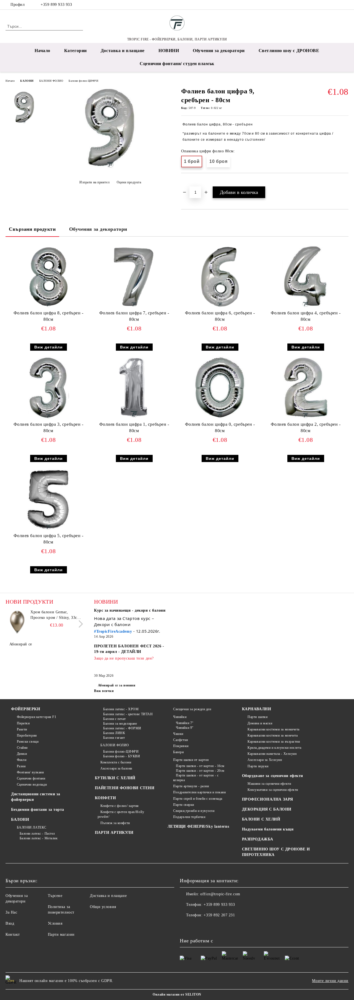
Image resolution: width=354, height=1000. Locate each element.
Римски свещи (27, 741)
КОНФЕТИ (105, 798)
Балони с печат (114, 719)
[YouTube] (345, 5)
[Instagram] (337, 5)
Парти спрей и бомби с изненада (197, 799)
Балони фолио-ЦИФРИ (83, 80)
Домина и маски (260, 723)
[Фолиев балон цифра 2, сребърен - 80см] (306, 388)
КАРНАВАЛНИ (256, 709)
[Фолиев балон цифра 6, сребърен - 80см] (220, 277)
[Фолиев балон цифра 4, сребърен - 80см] (305, 277)
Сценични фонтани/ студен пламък (177, 63)
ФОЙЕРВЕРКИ (25, 709)
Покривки (180, 746)
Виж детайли (48, 347)
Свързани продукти (32, 229)
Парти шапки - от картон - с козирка (196, 777)
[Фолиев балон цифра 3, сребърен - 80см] (48, 388)
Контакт (13, 934)
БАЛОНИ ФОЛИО (51, 80)
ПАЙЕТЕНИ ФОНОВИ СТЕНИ (125, 788)
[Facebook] (329, 5)
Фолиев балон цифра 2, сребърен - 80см (306, 427)
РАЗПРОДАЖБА (257, 839)
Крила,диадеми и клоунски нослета (274, 748)
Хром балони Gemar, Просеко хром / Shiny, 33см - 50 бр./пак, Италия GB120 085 (56, 615)
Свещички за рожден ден (192, 709)
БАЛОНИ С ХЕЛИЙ (261, 819)
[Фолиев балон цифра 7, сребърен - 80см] (134, 277)
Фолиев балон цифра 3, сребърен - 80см (49, 427)
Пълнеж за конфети (115, 823)
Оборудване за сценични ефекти (272, 776)
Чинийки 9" (185, 728)
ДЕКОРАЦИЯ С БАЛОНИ (266, 809)
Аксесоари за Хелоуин (265, 760)
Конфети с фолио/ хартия (119, 806)
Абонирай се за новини (116, 685)
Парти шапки (257, 717)
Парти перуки (258, 766)
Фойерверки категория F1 (36, 717)
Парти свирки (183, 805)
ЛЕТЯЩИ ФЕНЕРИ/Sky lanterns (198, 826)
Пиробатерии (27, 735)
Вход (10, 923)
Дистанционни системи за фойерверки (35, 797)
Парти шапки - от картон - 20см (200, 771)
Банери (178, 752)
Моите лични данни (330, 981)
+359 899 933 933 (56, 4)
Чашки (178, 734)
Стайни (22, 748)
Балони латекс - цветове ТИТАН (128, 714)
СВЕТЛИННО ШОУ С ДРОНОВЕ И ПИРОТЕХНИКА (276, 852)
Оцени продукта (129, 182)
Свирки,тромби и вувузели (193, 811)
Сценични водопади (32, 784)
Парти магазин (61, 934)
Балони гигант (114, 738)
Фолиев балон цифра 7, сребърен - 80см (134, 316)
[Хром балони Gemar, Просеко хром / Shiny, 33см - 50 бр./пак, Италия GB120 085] (17, 621)
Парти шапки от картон (191, 760)
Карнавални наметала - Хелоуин (272, 754)
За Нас (11, 912)
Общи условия (103, 907)
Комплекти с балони (115, 762)
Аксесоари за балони (116, 768)
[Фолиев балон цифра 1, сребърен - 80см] (134, 388)
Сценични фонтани (31, 778)
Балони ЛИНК (114, 733)
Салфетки (180, 740)
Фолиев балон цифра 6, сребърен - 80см (220, 316)
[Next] (79, 624)
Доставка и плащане (123, 50)
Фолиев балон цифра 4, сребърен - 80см (306, 316)
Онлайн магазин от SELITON (177, 994)
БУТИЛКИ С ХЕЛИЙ (115, 778)
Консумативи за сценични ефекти (273, 790)
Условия (55, 923)
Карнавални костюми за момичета (274, 729)
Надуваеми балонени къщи (268, 829)
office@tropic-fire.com (220, 894)
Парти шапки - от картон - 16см (200, 766)
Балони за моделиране (120, 723)
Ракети (22, 729)
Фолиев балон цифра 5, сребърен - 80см (49, 538)
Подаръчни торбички (189, 817)
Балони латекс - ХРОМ (121, 709)
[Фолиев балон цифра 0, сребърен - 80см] (220, 388)
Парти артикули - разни (191, 786)
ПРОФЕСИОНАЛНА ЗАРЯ (267, 799)
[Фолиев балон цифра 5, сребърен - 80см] (48, 499)
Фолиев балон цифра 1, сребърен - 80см (134, 427)
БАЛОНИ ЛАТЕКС (31, 827)
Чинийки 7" (185, 723)
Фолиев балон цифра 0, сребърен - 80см (220, 427)
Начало (42, 50)
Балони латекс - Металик (39, 838)
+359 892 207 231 (219, 915)
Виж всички (104, 691)
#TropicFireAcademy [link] (113, 631)
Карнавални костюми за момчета (273, 735)
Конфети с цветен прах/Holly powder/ (121, 814)
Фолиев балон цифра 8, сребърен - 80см (49, 316)
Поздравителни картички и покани (199, 792)
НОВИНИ (168, 50)
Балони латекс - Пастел (37, 833)
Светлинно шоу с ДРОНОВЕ (289, 50)
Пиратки (23, 723)
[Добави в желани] (192, 182)
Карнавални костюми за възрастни (274, 741)
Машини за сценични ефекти (269, 784)
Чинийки (179, 717)
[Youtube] (208, 926)
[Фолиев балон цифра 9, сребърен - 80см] (110, 168)
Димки (22, 754)
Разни (21, 766)
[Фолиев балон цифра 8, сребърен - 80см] (48, 277)
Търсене (55, 896)
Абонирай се (20, 644)
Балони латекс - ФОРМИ (122, 728)
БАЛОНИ (26, 80)
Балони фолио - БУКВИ (121, 756)
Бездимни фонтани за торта (37, 809)
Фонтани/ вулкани (30, 772)
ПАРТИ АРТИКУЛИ (114, 832)
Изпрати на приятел (94, 182)
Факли (21, 760)
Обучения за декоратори (218, 50)
